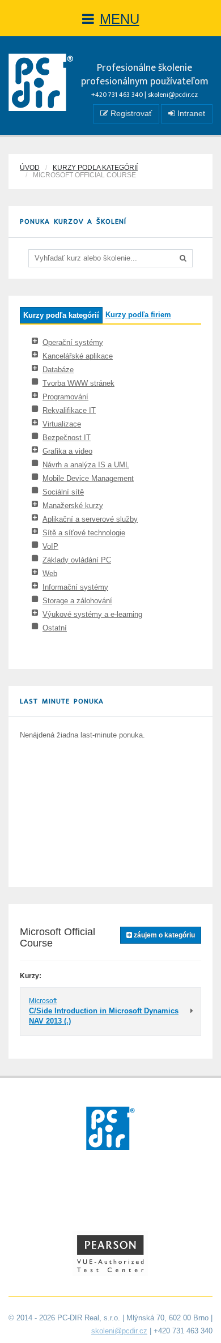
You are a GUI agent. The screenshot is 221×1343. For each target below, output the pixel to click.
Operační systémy (72, 342)
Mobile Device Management (88, 478)
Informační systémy (75, 587)
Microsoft (43, 1001)
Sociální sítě (63, 492)
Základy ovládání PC (76, 560)
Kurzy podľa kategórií (95, 168)
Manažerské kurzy (72, 505)
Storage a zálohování (77, 600)
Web (49, 573)
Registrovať (130, 113)
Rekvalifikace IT (69, 410)
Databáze (58, 369)
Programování (65, 397)
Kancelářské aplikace (77, 356)
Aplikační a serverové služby (90, 519)
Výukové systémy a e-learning (92, 614)
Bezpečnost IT (66, 437)
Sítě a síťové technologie (83, 532)
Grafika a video (67, 451)
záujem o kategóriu (163, 935)
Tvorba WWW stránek (78, 383)
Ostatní (54, 628)
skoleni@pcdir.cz (173, 94)
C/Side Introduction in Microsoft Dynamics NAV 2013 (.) (103, 1016)
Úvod (30, 168)
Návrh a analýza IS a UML (85, 465)
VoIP (50, 546)
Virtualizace (61, 424)
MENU (119, 19)
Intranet (190, 113)
